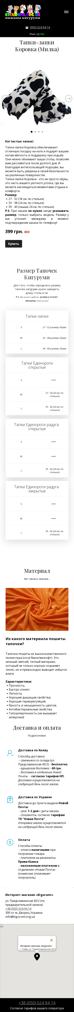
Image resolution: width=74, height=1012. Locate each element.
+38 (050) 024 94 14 (18, 909)
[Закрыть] (51, 940)
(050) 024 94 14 (40, 27)
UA (38, 34)
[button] (37, 957)
